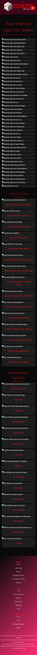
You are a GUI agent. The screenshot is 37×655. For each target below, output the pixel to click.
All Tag (18, 572)
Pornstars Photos (18, 575)
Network (18, 583)
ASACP (18, 628)
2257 (18, 609)
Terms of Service (18, 594)
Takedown (18, 605)
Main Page (18, 568)
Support (18, 598)
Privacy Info (18, 601)
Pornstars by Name (18, 579)
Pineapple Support (18, 624)
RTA (18, 620)
